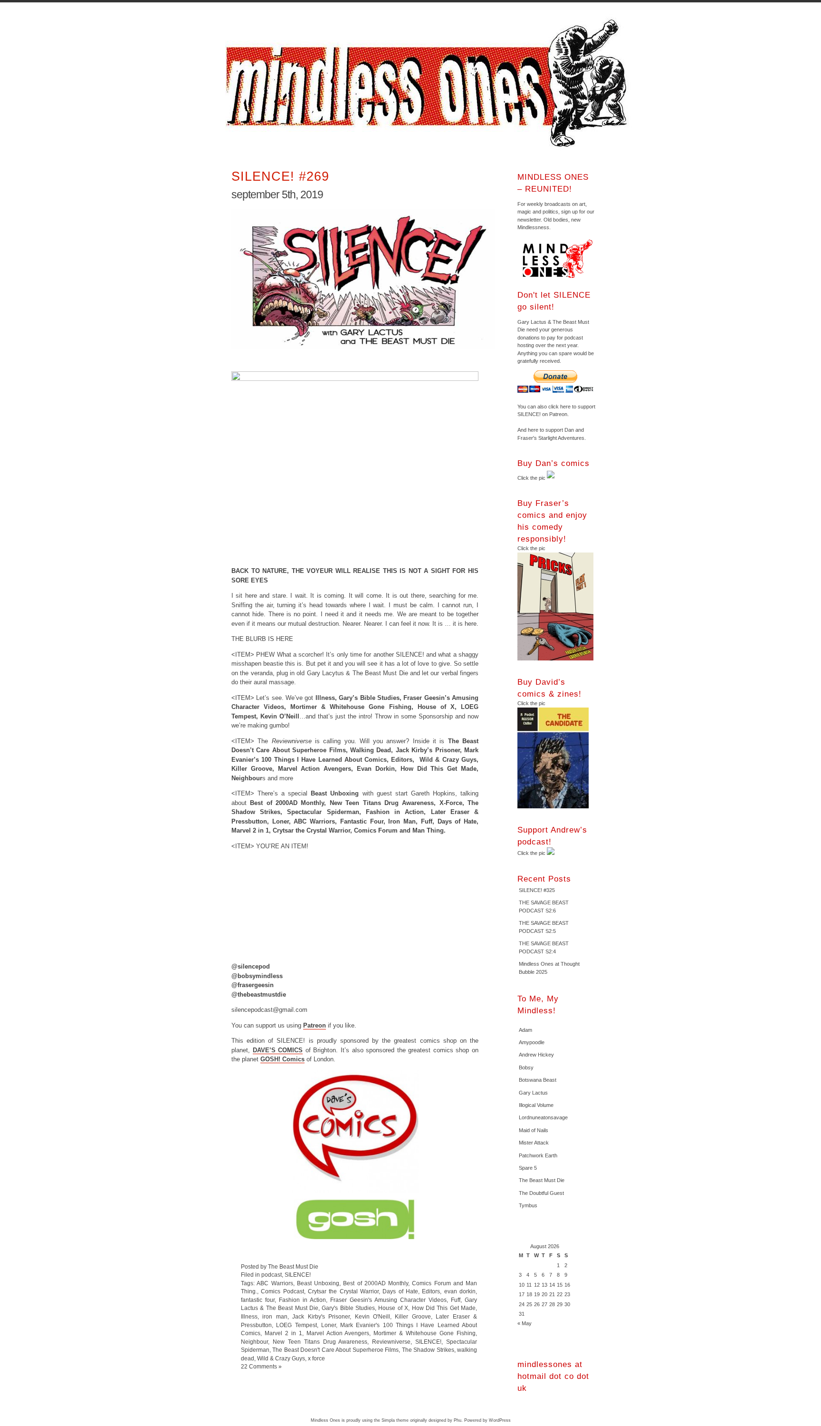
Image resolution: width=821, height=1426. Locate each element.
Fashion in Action (302, 1300)
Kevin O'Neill (372, 1316)
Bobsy (526, 1067)
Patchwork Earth (538, 1155)
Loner (328, 1325)
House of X (393, 1308)
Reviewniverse (391, 1342)
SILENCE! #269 (280, 176)
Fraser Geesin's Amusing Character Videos (388, 1300)
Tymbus (528, 1205)
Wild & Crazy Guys (281, 1358)
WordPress (500, 1420)
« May (524, 1323)
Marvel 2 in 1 (283, 1333)
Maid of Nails (533, 1130)
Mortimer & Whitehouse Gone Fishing (424, 1333)
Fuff (455, 1300)
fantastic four (258, 1300)
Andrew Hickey (536, 1054)
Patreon (314, 1025)
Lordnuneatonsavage (543, 1117)
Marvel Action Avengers (338, 1333)
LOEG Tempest (296, 1325)
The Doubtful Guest (541, 1193)
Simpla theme (395, 1420)
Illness (249, 1316)
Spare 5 (528, 1168)
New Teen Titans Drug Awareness (320, 1342)
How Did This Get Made (444, 1308)
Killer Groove (412, 1316)
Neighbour (254, 1342)
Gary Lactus (533, 1093)
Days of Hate (400, 1291)
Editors (431, 1291)
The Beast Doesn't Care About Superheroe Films (335, 1350)
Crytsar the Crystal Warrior (343, 1291)
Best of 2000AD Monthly (375, 1283)
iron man (274, 1316)
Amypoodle (531, 1042)
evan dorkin (460, 1291)
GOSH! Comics (282, 1059)
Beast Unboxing (318, 1283)
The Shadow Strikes (428, 1350)
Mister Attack (534, 1142)
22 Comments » (261, 1366)
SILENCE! (298, 1274)
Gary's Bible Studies (348, 1308)
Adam (525, 1030)
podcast (271, 1274)
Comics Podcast (282, 1291)
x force (316, 1358)
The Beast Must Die (541, 1180)
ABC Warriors (275, 1283)
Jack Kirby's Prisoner (321, 1316)
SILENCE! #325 (537, 890)
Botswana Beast (537, 1080)
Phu (457, 1420)
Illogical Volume (536, 1105)
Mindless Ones (429, 83)
